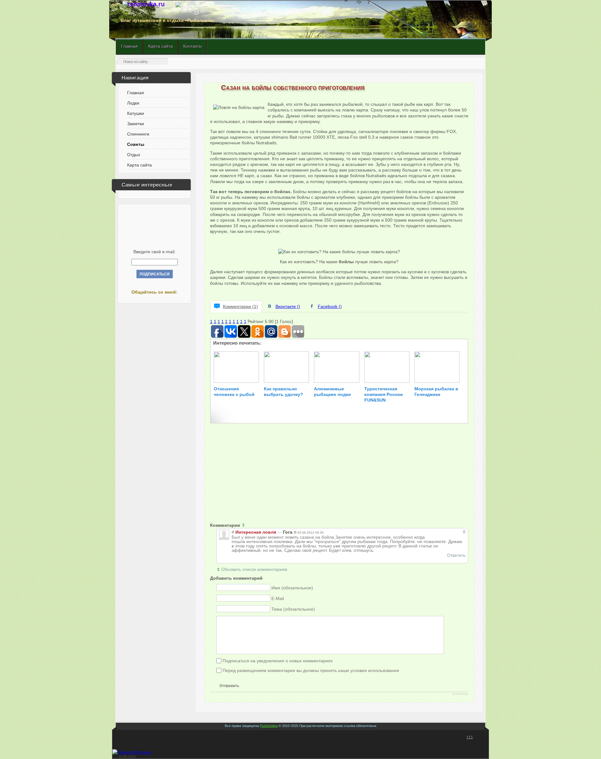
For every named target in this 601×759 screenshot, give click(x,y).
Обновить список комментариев (254, 569)
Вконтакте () (287, 306)
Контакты (192, 46)
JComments (460, 693)
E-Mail (277, 598)
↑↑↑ (469, 736)
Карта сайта (160, 46)
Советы (135, 144)
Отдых (133, 154)
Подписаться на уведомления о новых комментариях (278, 660)
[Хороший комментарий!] (441, 532)
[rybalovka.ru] (143, 4)
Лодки (133, 102)
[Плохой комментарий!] (447, 532)
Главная (129, 46)
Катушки (135, 113)
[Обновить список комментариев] (245, 525)
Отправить (229, 686)
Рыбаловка (269, 726)
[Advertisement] (339, 478)
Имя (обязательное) (292, 587)
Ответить (456, 555)
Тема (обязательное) (293, 609)
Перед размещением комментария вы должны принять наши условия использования (311, 670)
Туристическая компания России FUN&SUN (383, 394)
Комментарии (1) (240, 306)
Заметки (135, 123)
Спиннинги (138, 133)
